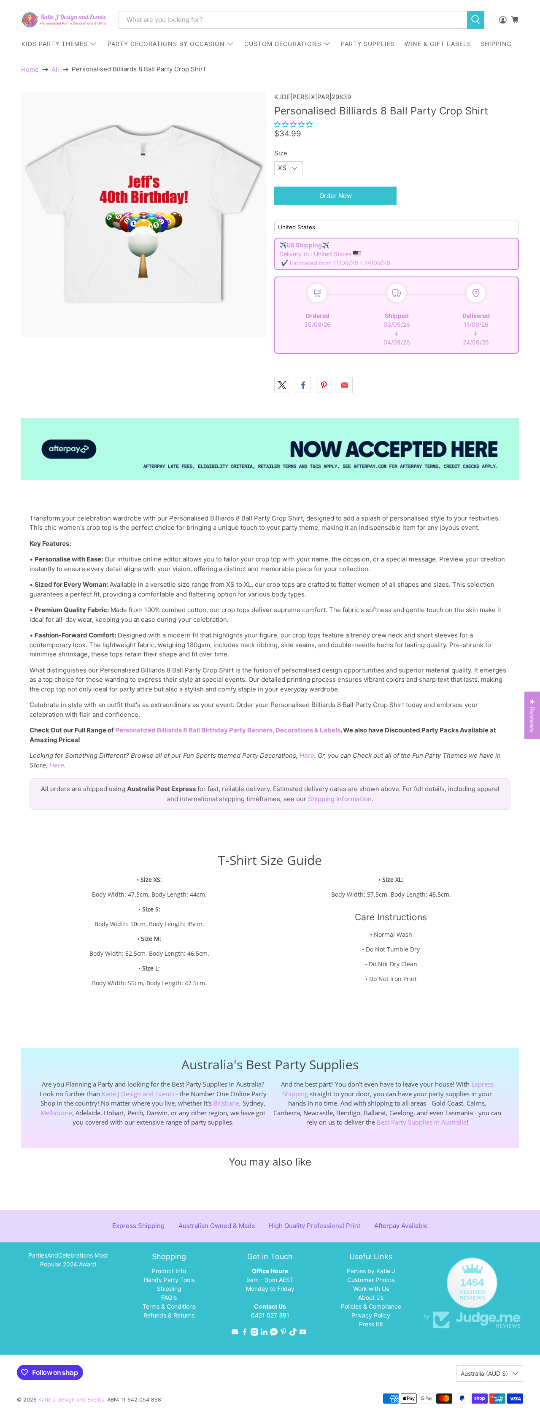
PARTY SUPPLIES (368, 43)
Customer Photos (370, 1279)
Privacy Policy (370, 1315)
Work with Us (371, 1288)
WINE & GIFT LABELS (438, 43)
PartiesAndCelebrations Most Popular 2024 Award (68, 1260)
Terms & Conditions (169, 1306)
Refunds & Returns (168, 1315)
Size (280, 153)
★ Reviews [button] (532, 715)
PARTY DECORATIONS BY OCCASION (166, 43)
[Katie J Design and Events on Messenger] (274, 1333)
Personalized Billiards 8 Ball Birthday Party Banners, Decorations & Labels (227, 730)
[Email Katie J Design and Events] (235, 1333)
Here (307, 755)
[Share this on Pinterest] (324, 385)
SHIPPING (496, 43)
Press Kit (371, 1324)
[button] (293, 124)
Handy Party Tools (169, 1279)
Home (30, 69)
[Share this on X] (282, 385)
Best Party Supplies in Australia (422, 1122)
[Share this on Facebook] (303, 385)
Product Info (169, 1270)
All (55, 69)
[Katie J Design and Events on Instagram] (254, 1333)
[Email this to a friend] (345, 385)
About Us (370, 1297)
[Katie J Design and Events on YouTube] (303, 1333)
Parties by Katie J (371, 1270)
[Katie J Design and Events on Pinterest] (283, 1333)
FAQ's (169, 1297)
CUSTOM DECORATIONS (282, 43)
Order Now (335, 196)
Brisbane (226, 1103)
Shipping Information (340, 799)
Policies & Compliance (371, 1306)
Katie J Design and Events (138, 1094)
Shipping (169, 1288)
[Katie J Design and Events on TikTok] (293, 1333)
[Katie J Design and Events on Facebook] (244, 1333)
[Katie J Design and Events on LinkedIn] (264, 1333)
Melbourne (56, 1113)
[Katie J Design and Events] (64, 19)
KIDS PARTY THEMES (55, 43)
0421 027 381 (270, 1315)
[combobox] (293, 20)
